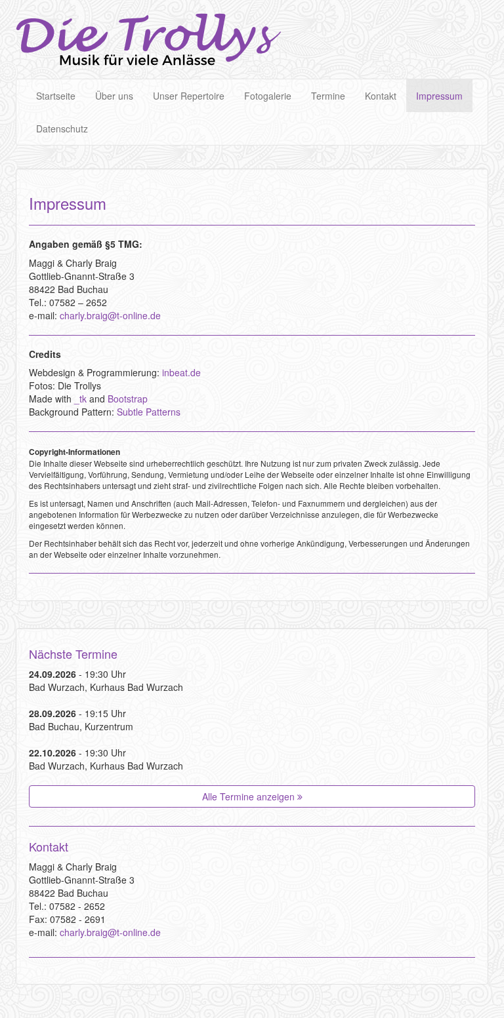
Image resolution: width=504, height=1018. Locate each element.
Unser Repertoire (188, 95)
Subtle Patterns (148, 411)
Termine (328, 95)
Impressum (439, 95)
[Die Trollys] (148, 39)
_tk (80, 398)
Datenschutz (62, 128)
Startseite (55, 95)
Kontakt (380, 95)
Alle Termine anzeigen (249, 796)
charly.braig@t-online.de (110, 315)
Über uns (114, 95)
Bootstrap (128, 398)
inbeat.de (181, 372)
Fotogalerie (267, 95)
